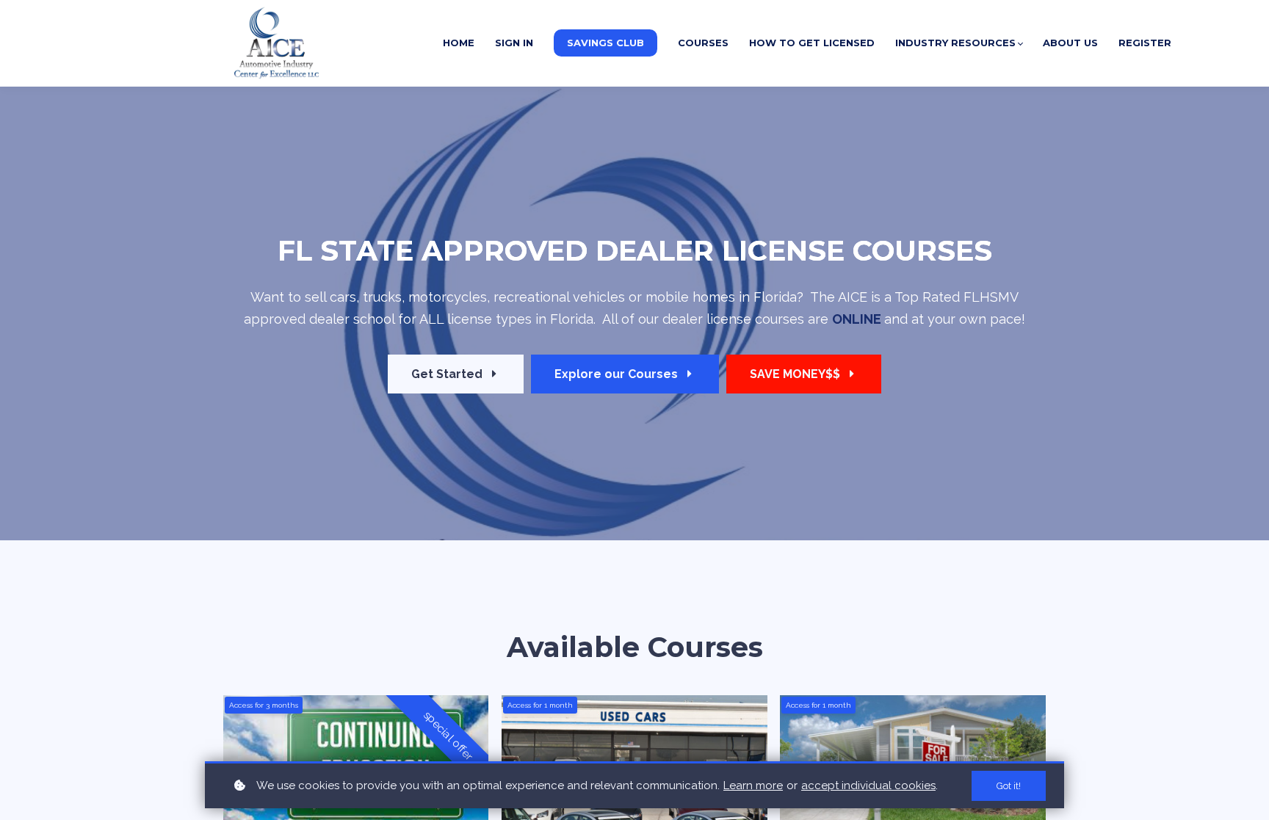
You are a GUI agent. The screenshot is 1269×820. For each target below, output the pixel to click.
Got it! (1009, 785)
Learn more (753, 785)
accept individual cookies (868, 785)
